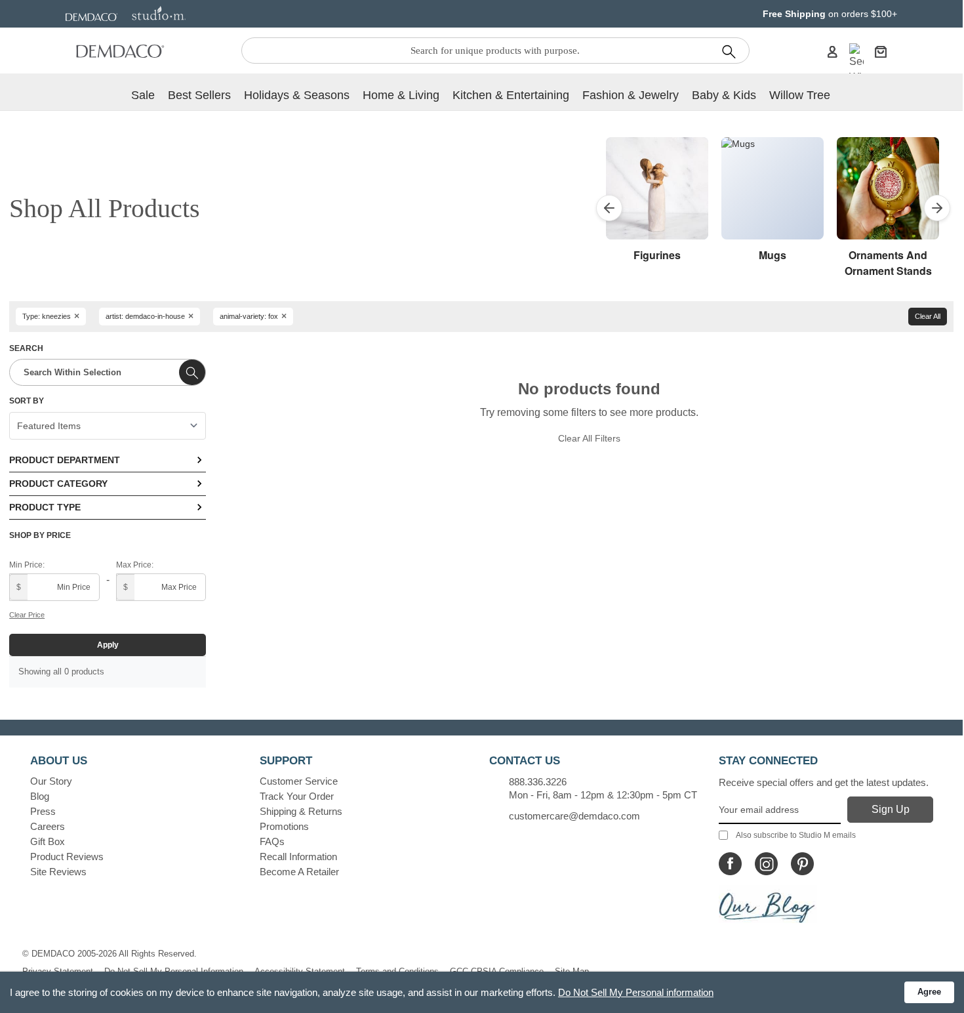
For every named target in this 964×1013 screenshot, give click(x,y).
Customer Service (299, 781)
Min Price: (27, 564)
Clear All (927, 316)
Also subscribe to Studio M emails (796, 835)
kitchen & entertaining (510, 95)
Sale (143, 95)
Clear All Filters (589, 438)
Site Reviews (58, 871)
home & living (401, 95)
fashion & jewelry (630, 95)
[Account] (832, 51)
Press (43, 811)
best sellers (199, 95)
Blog (39, 796)
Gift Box (47, 841)
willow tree (799, 95)
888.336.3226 (538, 781)
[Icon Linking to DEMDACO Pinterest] (802, 863)
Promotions (284, 826)
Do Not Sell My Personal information (635, 992)
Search (26, 348)
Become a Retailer (299, 871)
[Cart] (881, 51)
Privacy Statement (57, 971)
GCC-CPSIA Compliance (497, 971)
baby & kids (724, 95)
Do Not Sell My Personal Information (173, 971)
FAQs (272, 841)
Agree (929, 992)
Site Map (572, 971)
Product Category (58, 483)
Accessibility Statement (299, 971)
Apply (108, 645)
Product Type (45, 507)
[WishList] (856, 64)
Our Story (51, 781)
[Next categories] (937, 208)
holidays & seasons (297, 95)
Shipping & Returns (301, 811)
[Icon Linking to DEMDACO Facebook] (730, 863)
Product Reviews (67, 856)
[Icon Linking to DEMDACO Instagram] (766, 863)
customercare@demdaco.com (574, 815)
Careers (47, 826)
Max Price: (134, 564)
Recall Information (298, 856)
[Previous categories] (609, 208)
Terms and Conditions (397, 971)
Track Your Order (297, 796)
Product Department (64, 460)
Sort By (26, 400)
